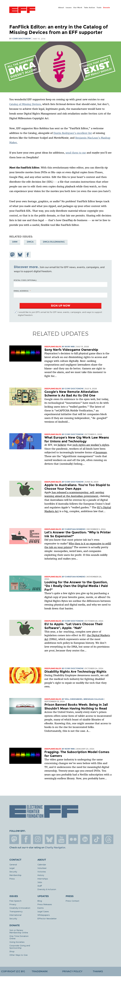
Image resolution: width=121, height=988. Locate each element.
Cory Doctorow (21, 38)
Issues (69, 7)
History (40, 875)
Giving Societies (16, 942)
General (13, 864)
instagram (37, 839)
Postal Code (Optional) (25, 280)
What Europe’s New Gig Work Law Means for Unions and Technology (76, 439)
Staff (39, 886)
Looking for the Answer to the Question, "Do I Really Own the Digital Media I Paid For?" (76, 586)
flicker (73, 839)
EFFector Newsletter (47, 918)
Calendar (41, 864)
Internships (42, 879)
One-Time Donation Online (18, 937)
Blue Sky (49, 839)
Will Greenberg (73, 699)
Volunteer (42, 868)
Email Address (21, 291)
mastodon (14, 839)
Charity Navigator (55, 847)
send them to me (76, 152)
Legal (11, 868)
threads (108, 839)
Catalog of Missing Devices (25, 104)
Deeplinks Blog (53, 346)
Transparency (15, 911)
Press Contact (72, 901)
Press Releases (44, 904)
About (61, 7)
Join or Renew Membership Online (18, 931)
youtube (61, 839)
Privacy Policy (72, 971)
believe (61, 444)
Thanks (98, 971)
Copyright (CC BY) (13, 971)
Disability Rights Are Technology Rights (75, 671)
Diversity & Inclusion (46, 889)
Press (12, 879)
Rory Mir (70, 346)
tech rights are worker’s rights (90, 444)
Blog (39, 901)
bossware (101, 452)
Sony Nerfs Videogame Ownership (71, 350)
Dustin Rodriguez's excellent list (72, 133)
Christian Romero (75, 529)
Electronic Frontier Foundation (22, 10)
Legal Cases (43, 911)
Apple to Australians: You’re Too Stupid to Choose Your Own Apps (77, 487)
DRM (14, 241)
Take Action (89, 7)
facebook (26, 839)
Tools (99, 7)
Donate (106, 7)
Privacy (12, 904)
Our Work (77, 7)
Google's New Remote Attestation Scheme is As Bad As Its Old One (71, 393)
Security (13, 871)
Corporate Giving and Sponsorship (19, 946)
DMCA (30, 241)
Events (40, 908)
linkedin (85, 839)
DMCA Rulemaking (54, 241)
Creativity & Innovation (19, 908)
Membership (15, 875)
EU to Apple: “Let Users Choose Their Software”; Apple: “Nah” (73, 626)
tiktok (97, 839)
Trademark (40, 971)
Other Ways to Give (18, 955)
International (15, 915)
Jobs (39, 882)
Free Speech (15, 901)
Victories (41, 871)
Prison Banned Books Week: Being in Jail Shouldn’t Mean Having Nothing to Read (76, 706)
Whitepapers (43, 915)
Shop (11, 951)
